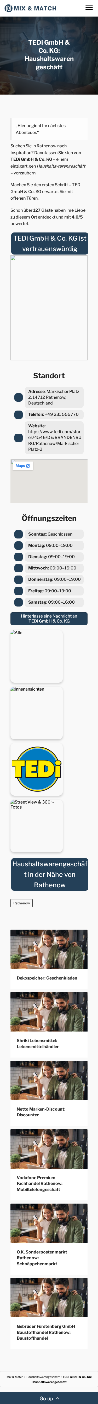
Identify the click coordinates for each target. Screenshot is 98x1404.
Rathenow (21, 903)
